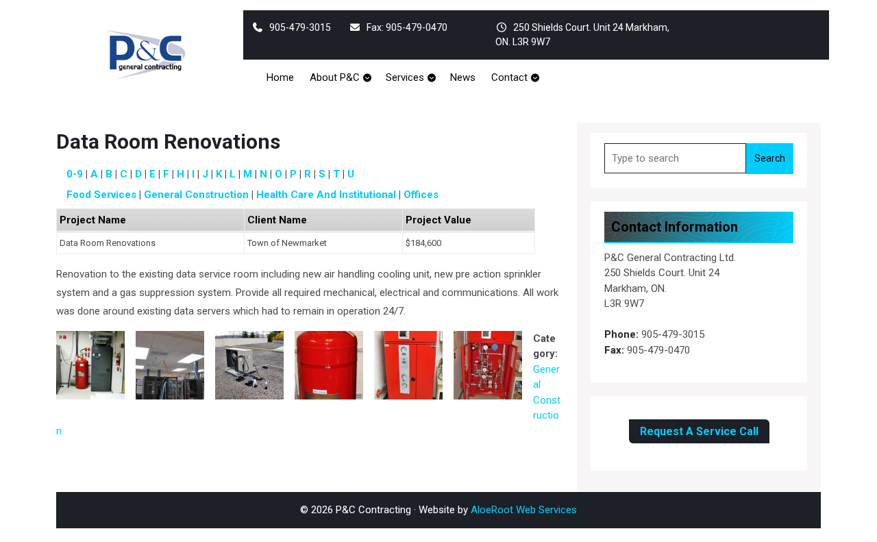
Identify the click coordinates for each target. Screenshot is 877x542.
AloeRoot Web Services (524, 510)
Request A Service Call (699, 431)
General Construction (196, 194)
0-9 (74, 174)
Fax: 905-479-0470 (407, 27)
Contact (509, 77)
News (462, 77)
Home (280, 77)
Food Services (101, 194)
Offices (421, 194)
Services (405, 77)
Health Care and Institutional (326, 194)
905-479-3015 (300, 27)
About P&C (335, 77)
